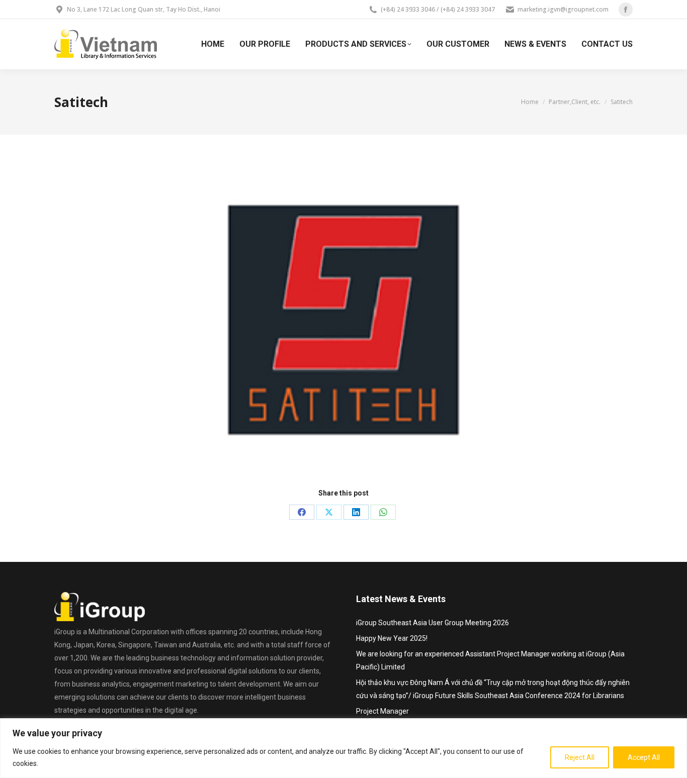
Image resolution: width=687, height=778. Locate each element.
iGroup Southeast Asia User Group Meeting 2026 (432, 623)
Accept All (644, 757)
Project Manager (382, 711)
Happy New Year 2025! (391, 638)
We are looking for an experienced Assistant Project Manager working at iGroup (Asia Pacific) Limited (490, 660)
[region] (343, 748)
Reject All (579, 757)
